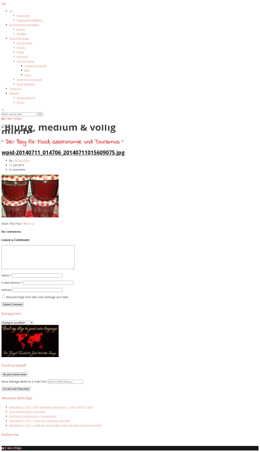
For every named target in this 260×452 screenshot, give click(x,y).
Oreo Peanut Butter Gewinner (27, 411)
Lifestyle (14, 93)
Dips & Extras (24, 43)
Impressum (23, 15)
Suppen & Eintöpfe (35, 66)
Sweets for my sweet (29, 79)
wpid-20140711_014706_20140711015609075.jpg (63, 152)
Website (6, 290)
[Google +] (29, 223)
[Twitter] (25, 223)
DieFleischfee (21, 160)
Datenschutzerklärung (29, 20)
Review (21, 29)
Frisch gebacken (26, 84)
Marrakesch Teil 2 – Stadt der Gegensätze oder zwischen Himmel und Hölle (55, 425)
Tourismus (15, 88)
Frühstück (22, 56)
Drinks (20, 52)
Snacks (21, 47)
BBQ (27, 70)
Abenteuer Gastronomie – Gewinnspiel (33, 416)
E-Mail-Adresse (12, 282)
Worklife (21, 34)
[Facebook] (22, 223)
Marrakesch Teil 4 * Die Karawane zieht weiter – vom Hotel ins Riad (51, 407)
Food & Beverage (19, 38)
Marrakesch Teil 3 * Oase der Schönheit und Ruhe (40, 421)
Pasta (27, 75)
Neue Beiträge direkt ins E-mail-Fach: (25, 381)
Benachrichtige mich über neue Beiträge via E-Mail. (37, 297)
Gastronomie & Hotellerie (24, 24)
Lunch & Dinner (25, 61)
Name (6, 275)
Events (21, 102)
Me (11, 11)
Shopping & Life (26, 97)
